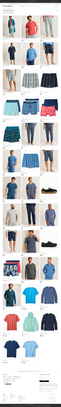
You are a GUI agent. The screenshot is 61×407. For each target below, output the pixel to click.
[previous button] (4, 27)
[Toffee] (41, 255)
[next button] (20, 27)
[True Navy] (40, 67)
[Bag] (58, 3)
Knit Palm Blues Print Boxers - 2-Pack (7, 146)
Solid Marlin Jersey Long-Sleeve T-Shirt (26, 65)
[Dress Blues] (22, 40)
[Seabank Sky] (21, 362)
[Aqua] (42, 121)
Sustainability (4, 400)
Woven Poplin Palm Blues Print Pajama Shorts (8, 92)
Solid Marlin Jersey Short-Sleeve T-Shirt (7, 226)
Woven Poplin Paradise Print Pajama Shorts (45, 65)
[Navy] (4, 121)
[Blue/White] (22, 121)
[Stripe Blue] (21, 201)
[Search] (56, 6)
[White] (25, 362)
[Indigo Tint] (21, 121)
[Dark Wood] (42, 255)
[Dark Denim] (23, 121)
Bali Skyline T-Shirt (5, 360)
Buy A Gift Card (9, 378)
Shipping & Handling (15, 376)
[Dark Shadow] (41, 201)
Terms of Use (19, 400)
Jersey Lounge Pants (23, 146)
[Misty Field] (4, 362)
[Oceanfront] (3, 121)
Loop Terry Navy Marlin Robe (6, 65)
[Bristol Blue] (23, 40)
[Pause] (3, 1)
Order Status (10, 376)
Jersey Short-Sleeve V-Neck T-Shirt (25, 253)
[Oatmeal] (24, 40)
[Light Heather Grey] (23, 67)
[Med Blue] (21, 67)
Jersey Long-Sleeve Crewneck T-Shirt (44, 226)
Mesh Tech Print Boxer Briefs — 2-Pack (7, 280)
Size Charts (4, 378)
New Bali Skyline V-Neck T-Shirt (25, 360)
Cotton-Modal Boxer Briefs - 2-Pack (25, 119)
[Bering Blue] (3, 362)
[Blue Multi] (24, 121)
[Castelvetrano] (23, 362)
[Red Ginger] (22, 362)
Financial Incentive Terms (49, 391)
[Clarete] (40, 121)
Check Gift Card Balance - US (15, 378)
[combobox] (41, 379)
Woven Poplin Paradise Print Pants (25, 226)
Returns (20, 376)
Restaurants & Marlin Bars (13, 395)
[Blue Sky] (5, 362)
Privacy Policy (55, 386)
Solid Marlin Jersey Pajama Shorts (7, 253)
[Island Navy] (43, 121)
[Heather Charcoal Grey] (42, 228)
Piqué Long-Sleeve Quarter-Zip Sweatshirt (45, 280)
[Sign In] (56, 3)
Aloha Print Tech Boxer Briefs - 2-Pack (44, 119)
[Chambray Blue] (42, 40)
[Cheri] (21, 40)
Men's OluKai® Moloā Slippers (43, 253)
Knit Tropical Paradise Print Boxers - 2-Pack (8, 119)
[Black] (40, 201)
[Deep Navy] (22, 67)
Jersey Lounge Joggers (42, 146)
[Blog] (5, 401)
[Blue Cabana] (41, 67)
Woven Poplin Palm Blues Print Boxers (25, 92)
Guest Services (5, 376)
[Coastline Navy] (41, 121)
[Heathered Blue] (4, 201)
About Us (4, 395)
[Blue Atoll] (5, 121)
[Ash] (42, 201)
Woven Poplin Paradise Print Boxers (44, 92)
